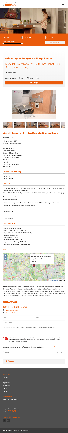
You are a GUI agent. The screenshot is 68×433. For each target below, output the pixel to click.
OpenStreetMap (54, 280)
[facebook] (4, 420)
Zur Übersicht (10, 361)
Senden (59, 352)
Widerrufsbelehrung (19, 338)
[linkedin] (8, 420)
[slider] (3, 43)
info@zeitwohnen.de (11, 310)
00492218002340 (10, 312)
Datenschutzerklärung (49, 346)
